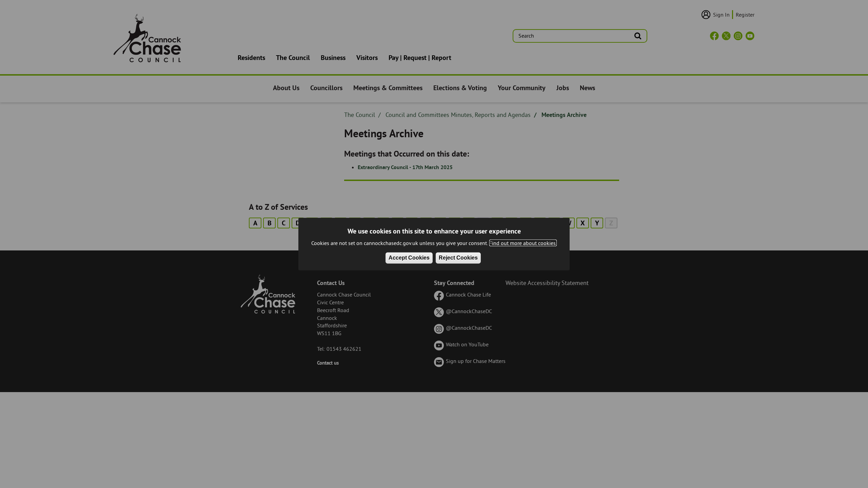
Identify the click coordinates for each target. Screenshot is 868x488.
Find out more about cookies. (523, 243)
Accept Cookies (409, 258)
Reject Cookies (458, 258)
